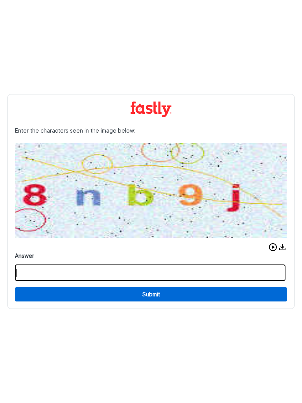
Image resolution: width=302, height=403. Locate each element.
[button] (273, 247)
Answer (24, 255)
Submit (151, 294)
